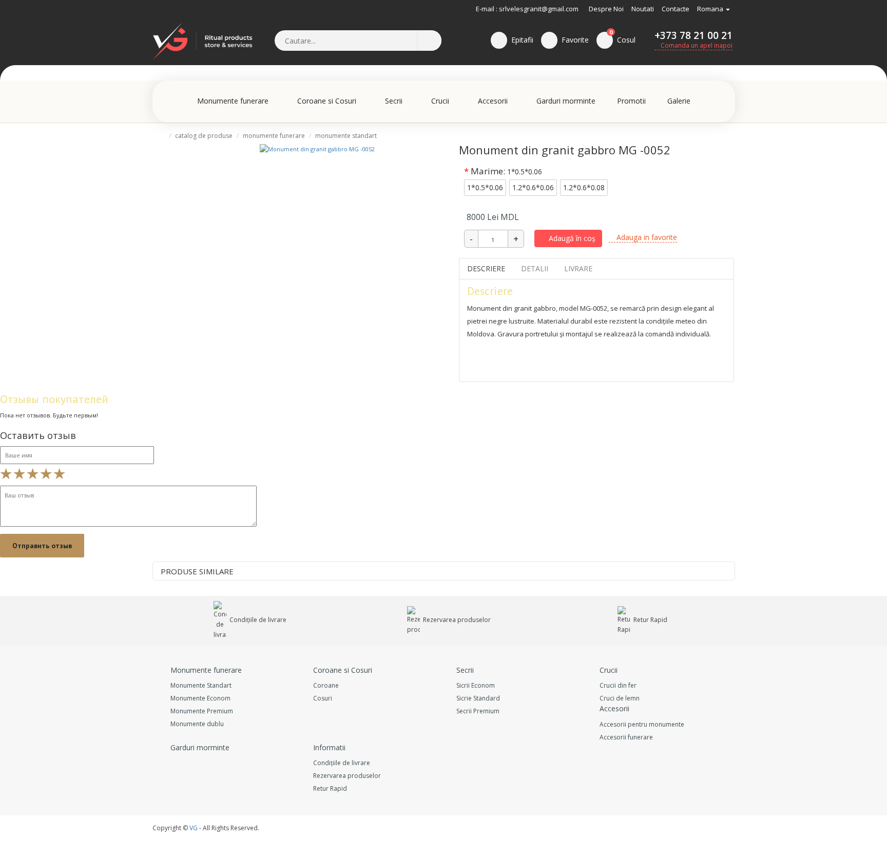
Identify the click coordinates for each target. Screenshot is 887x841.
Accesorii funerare (626, 737)
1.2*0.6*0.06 (533, 187)
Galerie (678, 101)
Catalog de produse (204, 135)
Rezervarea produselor (456, 619)
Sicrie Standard (478, 698)
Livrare (578, 268)
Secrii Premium (477, 711)
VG (193, 828)
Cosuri (322, 698)
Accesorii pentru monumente (642, 724)
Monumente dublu (197, 723)
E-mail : (486, 8)
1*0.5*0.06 (485, 187)
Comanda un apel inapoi (695, 45)
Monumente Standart (346, 135)
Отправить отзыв (42, 545)
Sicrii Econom (475, 685)
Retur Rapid (649, 619)
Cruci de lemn (620, 698)
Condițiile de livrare (257, 619)
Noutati (642, 8)
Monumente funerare (234, 101)
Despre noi (606, 8)
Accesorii (494, 101)
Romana (711, 8)
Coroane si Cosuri (327, 101)
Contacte (675, 8)
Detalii (534, 268)
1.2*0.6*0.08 (584, 187)
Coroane (326, 685)
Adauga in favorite (645, 237)
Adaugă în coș (571, 238)
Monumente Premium (201, 711)
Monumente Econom (200, 698)
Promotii (631, 101)
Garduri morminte (565, 101)
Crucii (441, 101)
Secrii (394, 101)
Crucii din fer (618, 685)
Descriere (486, 268)
